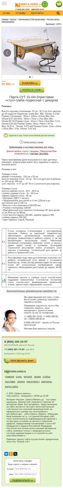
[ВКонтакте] (6, 454)
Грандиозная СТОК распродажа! (31, 19)
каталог (28, 377)
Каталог (13, 19)
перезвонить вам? (22, 360)
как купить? (33, 382)
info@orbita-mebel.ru (15, 371)
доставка (10, 382)
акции (37, 377)
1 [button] (30, 77)
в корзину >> (29, 83)
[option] (31, 51)
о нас (6, 13)
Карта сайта (11, 387)
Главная (5, 19)
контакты (37, 13)
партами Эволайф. (39, 153)
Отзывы (21, 13)
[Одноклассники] (11, 454)
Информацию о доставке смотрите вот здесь (31, 147)
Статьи (46, 377)
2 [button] (33, 77)
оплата (21, 382)
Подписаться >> (22, 480)
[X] (15, 454)
